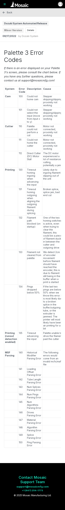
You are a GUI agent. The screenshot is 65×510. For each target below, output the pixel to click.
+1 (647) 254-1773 (32, 490)
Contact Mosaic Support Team (32, 479)
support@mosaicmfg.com (32, 486)
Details (30, 30)
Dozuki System (30, 36)
